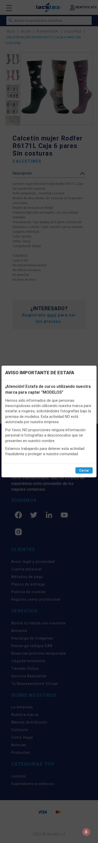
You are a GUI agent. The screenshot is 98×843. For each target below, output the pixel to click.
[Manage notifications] (86, 832)
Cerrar (84, 470)
